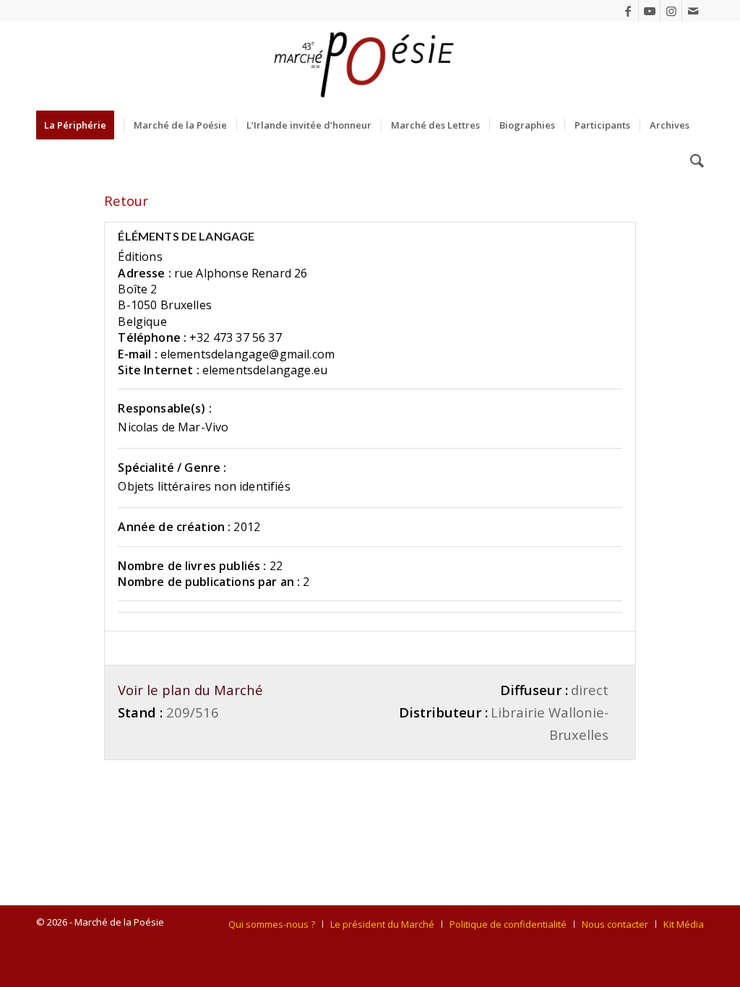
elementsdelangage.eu (264, 370)
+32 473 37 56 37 (235, 337)
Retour (126, 200)
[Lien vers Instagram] (671, 11)
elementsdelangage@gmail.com (247, 354)
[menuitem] (80, 125)
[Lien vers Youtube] (649, 11)
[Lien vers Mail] (693, 11)
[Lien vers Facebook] (627, 11)
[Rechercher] (692, 161)
